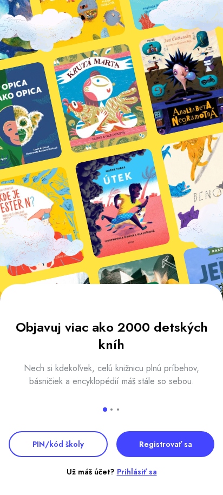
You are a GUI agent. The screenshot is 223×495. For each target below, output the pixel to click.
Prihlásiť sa (137, 471)
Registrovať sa (165, 444)
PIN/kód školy (58, 444)
